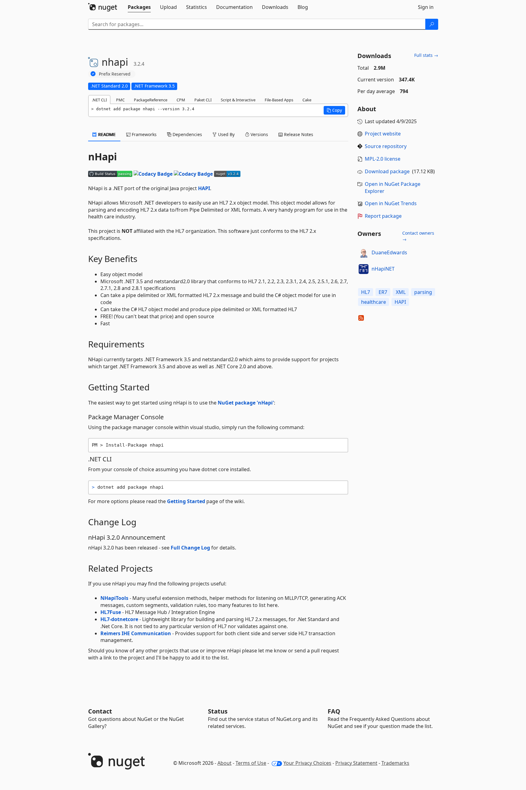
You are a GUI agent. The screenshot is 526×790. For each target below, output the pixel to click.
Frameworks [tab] (144, 134)
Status (218, 711)
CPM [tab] (181, 100)
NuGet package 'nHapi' (246, 402)
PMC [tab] (120, 100)
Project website (383, 133)
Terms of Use (251, 763)
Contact (100, 711)
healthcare (373, 302)
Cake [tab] (306, 100)
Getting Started (186, 501)
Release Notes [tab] (298, 134)
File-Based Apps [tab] (279, 100)
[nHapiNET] (363, 269)
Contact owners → (418, 236)
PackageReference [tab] (150, 100)
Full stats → (426, 55)
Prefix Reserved (115, 74)
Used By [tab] (226, 134)
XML (401, 292)
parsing (423, 292)
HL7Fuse (110, 612)
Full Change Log (190, 547)
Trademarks (395, 763)
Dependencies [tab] (186, 134)
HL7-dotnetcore (119, 619)
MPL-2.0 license (382, 158)
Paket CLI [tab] (203, 100)
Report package (383, 216)
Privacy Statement (356, 763)
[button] (334, 110)
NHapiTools (114, 598)
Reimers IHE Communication (135, 633)
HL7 (365, 292)
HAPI (204, 188)
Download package (387, 171)
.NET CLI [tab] (99, 100)
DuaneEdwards (389, 252)
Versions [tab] (258, 134)
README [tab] (106, 134)
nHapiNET (383, 268)
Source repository (386, 146)
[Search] (431, 24)
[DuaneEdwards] (363, 252)
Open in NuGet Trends (391, 203)
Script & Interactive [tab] (238, 100)
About (224, 763)
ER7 (383, 292)
